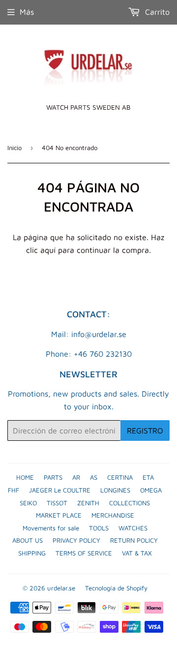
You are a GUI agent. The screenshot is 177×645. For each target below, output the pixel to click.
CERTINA (120, 477)
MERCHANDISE (112, 515)
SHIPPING (32, 553)
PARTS (53, 477)
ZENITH (88, 503)
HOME (25, 477)
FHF (13, 490)
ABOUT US (27, 540)
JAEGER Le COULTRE (59, 490)
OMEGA (151, 490)
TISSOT (57, 503)
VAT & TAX (137, 553)
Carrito (156, 11)
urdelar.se (61, 588)
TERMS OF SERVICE (84, 553)
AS (93, 477)
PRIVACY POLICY (76, 540)
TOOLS (99, 528)
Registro (145, 430)
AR (76, 477)
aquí (48, 250)
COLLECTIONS (129, 503)
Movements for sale (51, 528)
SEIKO (28, 503)
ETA (148, 477)
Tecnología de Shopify (116, 588)
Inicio (14, 148)
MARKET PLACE (59, 515)
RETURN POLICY (134, 540)
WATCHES (133, 528)
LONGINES (115, 490)
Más (27, 11)
